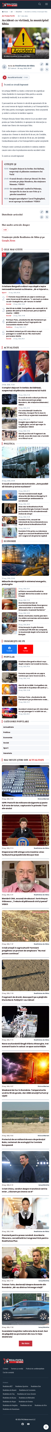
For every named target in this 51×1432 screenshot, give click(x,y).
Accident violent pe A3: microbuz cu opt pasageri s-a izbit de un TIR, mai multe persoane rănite (24, 333)
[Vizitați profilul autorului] (4, 66)
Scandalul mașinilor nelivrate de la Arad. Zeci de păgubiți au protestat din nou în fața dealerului (25, 1334)
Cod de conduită (8, 1372)
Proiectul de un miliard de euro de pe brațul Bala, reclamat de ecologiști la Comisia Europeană (23, 1142)
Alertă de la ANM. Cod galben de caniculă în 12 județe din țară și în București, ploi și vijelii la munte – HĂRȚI (26, 310)
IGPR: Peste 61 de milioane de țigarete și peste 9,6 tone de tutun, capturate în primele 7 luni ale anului (24, 805)
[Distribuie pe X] (47, 69)
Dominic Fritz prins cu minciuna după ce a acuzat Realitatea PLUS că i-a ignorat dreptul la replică (34, 533)
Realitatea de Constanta (27, 1390)
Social (8, 304)
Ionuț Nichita (44, 1185)
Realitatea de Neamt (9, 1390)
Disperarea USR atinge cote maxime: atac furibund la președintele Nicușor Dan (23, 853)
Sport (4, 293)
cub (5, 230)
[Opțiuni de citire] (46, 1427)
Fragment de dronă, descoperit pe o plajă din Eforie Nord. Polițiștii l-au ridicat (24, 998)
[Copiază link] (42, 64)
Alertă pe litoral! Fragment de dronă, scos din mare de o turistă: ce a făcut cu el (34, 436)
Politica (9, 327)
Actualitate (19, 12)
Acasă (6, 12)
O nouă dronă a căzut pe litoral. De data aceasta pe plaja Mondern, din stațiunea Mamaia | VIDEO (27, 181)
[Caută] (39, 4)
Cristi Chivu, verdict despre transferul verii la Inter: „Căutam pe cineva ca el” (24, 1190)
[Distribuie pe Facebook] (47, 64)
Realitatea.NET (8, 1386)
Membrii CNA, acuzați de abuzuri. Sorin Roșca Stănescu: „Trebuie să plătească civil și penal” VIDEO (25, 901)
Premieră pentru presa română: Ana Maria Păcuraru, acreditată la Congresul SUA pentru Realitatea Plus (25, 1238)
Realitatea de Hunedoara (11, 1409)
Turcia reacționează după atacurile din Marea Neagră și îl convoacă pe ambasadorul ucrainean (33, 497)
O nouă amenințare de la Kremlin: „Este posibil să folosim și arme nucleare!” (25, 485)
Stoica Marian (43, 799)
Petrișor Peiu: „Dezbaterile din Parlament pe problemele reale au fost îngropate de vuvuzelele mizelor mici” (26, 322)
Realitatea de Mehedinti (27, 1398)
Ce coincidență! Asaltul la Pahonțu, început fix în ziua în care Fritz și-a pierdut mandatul (26, 191)
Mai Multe (25, 1343)
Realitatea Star (36, 1386)
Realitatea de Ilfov (41, 1405)
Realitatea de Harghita (10, 1405)
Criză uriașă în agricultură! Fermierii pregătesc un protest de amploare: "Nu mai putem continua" (23, 950)
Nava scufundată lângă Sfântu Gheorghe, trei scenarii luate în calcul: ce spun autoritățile (25, 1045)
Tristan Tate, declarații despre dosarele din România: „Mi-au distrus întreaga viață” (24, 1286)
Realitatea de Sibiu (25, 65)
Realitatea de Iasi (26, 1405)
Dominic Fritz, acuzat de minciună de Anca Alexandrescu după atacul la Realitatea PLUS (33, 522)
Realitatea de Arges (9, 1402)
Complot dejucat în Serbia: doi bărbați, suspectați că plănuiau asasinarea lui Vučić (26, 171)
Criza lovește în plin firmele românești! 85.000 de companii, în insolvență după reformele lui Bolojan (33, 631)
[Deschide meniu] (46, 4)
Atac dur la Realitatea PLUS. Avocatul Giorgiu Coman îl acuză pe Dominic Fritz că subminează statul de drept (33, 510)
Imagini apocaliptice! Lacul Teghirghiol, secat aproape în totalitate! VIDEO (27, 200)
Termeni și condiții (17, 1369)
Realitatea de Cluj (8, 1394)
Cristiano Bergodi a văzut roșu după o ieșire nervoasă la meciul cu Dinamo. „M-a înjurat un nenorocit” (25, 289)
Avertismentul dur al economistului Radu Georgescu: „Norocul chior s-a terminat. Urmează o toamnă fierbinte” (33, 606)
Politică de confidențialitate (35, 1369)
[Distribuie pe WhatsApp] (42, 69)
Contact (5, 1369)
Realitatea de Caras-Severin (26, 1394)
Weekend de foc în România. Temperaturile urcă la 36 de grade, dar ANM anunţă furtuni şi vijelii (25, 1093)
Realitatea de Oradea (26, 1402)
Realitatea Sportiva (21, 1386)
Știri (12, 12)
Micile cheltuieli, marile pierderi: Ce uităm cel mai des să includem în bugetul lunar (34, 618)
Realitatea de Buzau (9, 1398)
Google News (8, 240)
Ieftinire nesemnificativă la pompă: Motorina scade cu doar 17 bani (33, 593)
